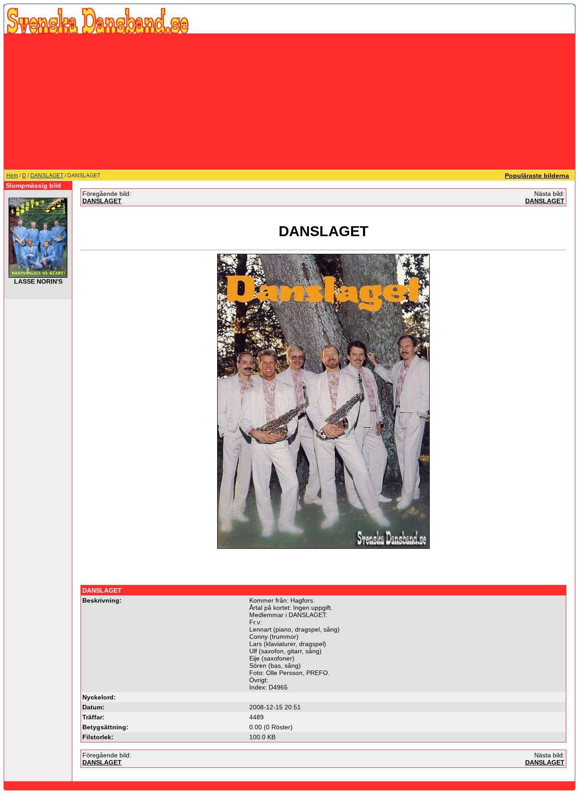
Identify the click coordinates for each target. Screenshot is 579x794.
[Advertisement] (289, 101)
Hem (12, 175)
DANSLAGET (46, 175)
